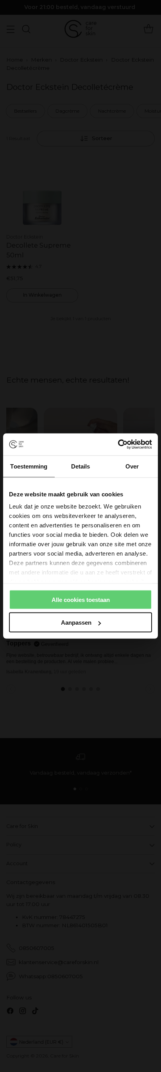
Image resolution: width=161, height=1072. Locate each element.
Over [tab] (132, 466)
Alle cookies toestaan (81, 599)
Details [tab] (80, 466)
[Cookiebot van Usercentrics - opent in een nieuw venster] (118, 444)
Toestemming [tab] (28, 466)
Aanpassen (76, 622)
